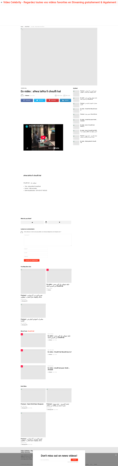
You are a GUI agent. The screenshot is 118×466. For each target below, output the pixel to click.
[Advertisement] (59, 15)
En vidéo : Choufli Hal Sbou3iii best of (59, 352)
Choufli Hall (31, 331)
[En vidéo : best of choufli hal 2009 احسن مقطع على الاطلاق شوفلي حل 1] (76, 132)
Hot (48, 270)
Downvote (59, 222)
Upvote (32, 222)
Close (116, 455)
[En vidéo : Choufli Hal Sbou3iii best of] (33, 356)
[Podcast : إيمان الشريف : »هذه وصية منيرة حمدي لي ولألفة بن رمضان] (59, 395)
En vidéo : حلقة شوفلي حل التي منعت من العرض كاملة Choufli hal (58, 285)
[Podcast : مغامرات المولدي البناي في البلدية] (33, 311)
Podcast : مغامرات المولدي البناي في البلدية (32, 320)
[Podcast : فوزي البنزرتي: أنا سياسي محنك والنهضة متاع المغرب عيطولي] (33, 281)
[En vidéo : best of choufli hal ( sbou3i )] (76, 126)
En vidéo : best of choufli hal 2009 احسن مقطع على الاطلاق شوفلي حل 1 (88, 131)
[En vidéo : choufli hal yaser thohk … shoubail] (33, 372)
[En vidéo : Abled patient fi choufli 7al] (76, 143)
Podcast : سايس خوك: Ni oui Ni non (88, 114)
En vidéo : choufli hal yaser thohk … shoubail (59, 368)
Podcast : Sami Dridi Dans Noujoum (32, 404)
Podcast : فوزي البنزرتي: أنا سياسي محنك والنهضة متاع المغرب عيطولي (31, 296)
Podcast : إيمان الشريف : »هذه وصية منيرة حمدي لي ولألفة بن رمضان (58, 404)
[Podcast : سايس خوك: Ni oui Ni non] (76, 116)
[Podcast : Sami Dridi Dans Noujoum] (33, 395)
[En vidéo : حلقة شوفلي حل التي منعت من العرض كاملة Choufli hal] (59, 276)
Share (22, 30)
